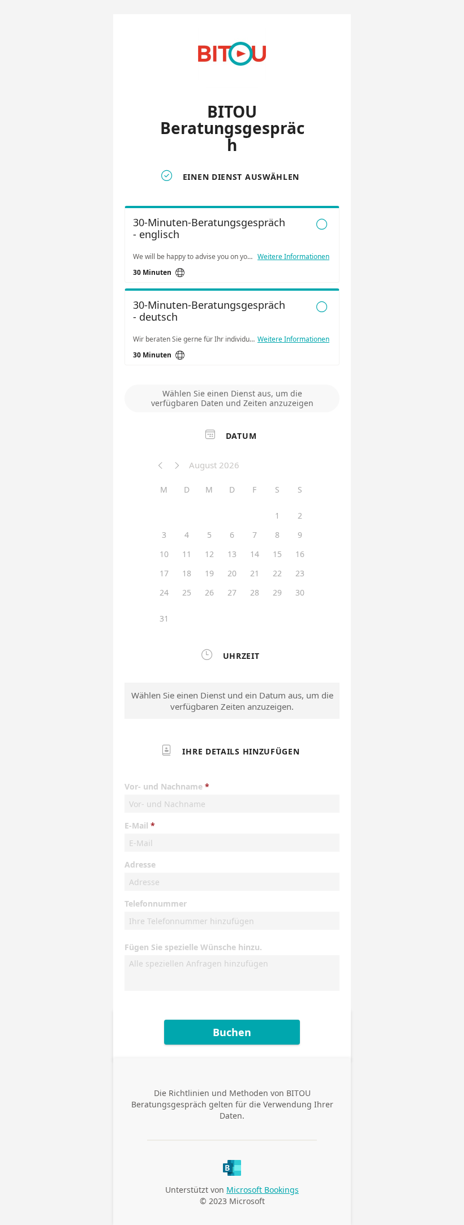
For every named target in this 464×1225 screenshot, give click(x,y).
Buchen (232, 1032)
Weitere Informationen (293, 257)
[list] (232, 288)
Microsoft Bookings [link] (262, 1189)
